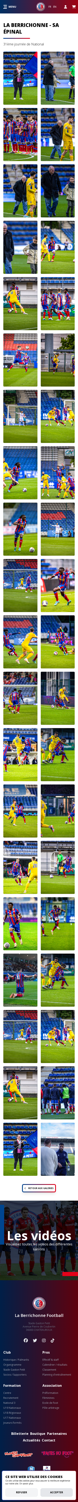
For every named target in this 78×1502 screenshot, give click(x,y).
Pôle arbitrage (50, 1408)
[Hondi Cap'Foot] (18, 1454)
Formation (12, 1385)
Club (7, 1352)
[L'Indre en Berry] (46, 1469)
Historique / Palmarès (16, 1359)
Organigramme (12, 1364)
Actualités (31, 1440)
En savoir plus (26, 1483)
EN (54, 6)
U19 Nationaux (12, 1408)
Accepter (56, 1492)
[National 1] (31, 1469)
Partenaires (57, 1433)
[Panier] (74, 6)
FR (49, 6)
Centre (7, 1393)
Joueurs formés (12, 1422)
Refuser (21, 1492)
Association (52, 1385)
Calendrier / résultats (54, 1364)
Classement (49, 1369)
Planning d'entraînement (56, 1374)
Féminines (48, 1398)
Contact (48, 1440)
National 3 (9, 1403)
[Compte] (65, 6)
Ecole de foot (50, 1403)
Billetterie (19, 1433)
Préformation (50, 1393)
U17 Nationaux (12, 1418)
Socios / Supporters (14, 1374)
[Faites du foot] (57, 1454)
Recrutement (10, 1398)
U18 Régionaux (12, 1413)
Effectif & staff (50, 1359)
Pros (46, 1352)
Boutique (37, 1433)
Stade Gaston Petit (14, 1369)
